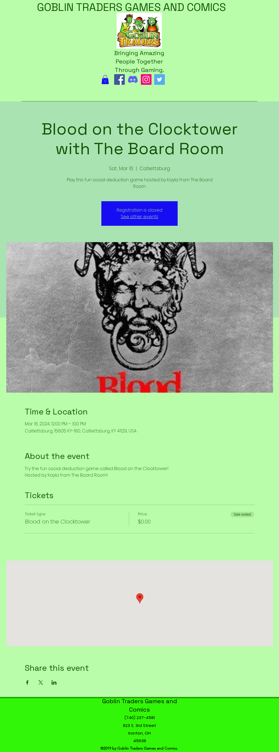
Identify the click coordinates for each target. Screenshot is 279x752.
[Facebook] (119, 79)
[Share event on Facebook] (27, 682)
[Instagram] (146, 79)
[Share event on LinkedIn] (54, 682)
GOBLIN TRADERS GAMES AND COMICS (131, 7)
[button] (105, 79)
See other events (139, 216)
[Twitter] (159, 79)
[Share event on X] (40, 682)
